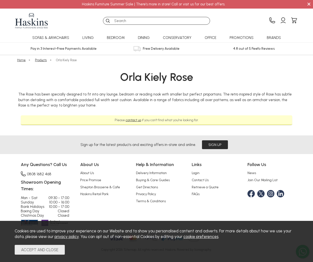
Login (196, 173)
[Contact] (272, 20)
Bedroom (116, 38)
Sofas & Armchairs (50, 38)
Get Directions (147, 187)
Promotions (242, 38)
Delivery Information (151, 173)
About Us (87, 173)
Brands (274, 38)
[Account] (283, 20)
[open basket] (294, 20)
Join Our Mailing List (262, 180)
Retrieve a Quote (205, 187)
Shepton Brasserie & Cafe (100, 187)
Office (210, 38)
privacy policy (67, 236)
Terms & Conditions (151, 201)
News (251, 173)
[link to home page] (31, 21)
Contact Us (200, 180)
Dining (144, 38)
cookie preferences (200, 236)
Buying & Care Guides (153, 180)
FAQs (196, 194)
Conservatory (177, 38)
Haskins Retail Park (94, 194)
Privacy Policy (146, 194)
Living (88, 38)
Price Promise (90, 180)
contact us (133, 120)
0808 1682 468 (39, 174)
